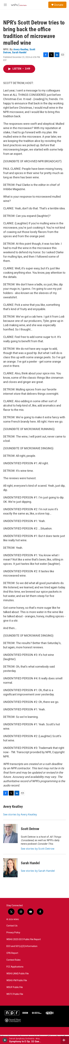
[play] (5, 1040)
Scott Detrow (30, 829)
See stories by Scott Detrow (37, 848)
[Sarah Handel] (10, 867)
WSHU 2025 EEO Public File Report (23, 939)
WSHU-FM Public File (16, 980)
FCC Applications (14, 967)
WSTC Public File (14, 994)
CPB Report (12, 953)
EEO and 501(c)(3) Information (21, 946)
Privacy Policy (13, 932)
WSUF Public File (14, 987)
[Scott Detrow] (10, 833)
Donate (58, 4)
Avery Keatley (20, 49)
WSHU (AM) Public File (17, 973)
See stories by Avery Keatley (20, 814)
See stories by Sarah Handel (38, 870)
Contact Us (11, 926)
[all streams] (64, 1040)
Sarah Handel (19, 52)
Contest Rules (13, 960)
